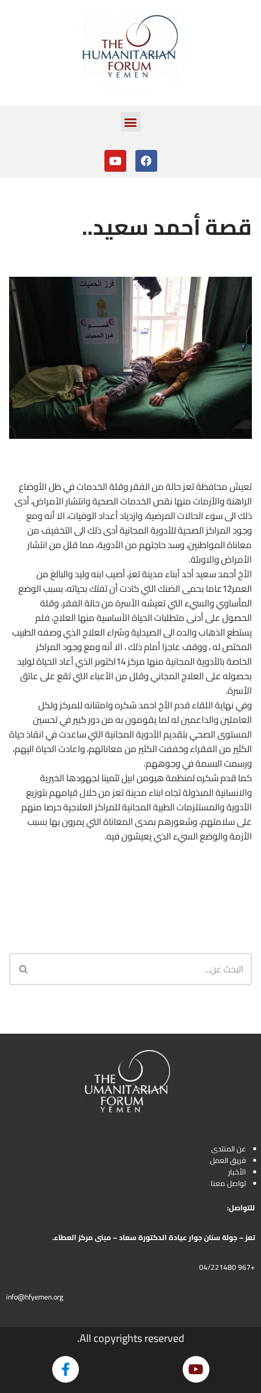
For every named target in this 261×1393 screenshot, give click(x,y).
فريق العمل (228, 1160)
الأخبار (237, 1172)
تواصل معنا (228, 1183)
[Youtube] (115, 161)
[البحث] (22, 969)
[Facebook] (146, 161)
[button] (131, 122)
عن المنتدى (228, 1149)
